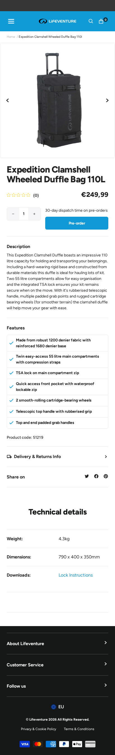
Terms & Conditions (79, 729)
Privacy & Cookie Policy (38, 729)
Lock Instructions (76, 575)
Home (11, 37)
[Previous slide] (7, 100)
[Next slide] (107, 100)
